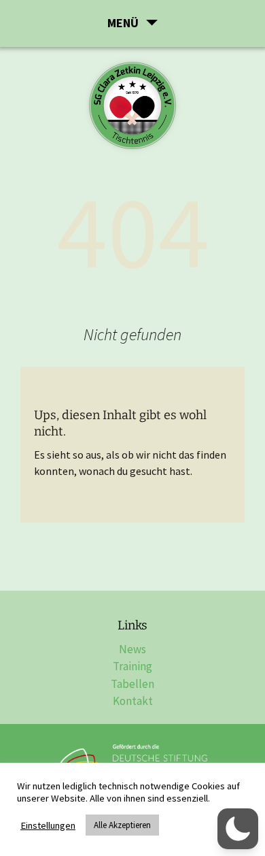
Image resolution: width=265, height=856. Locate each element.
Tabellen (132, 683)
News (132, 649)
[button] (237, 828)
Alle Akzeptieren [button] (122, 825)
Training (132, 666)
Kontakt (133, 700)
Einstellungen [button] (47, 825)
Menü (123, 23)
